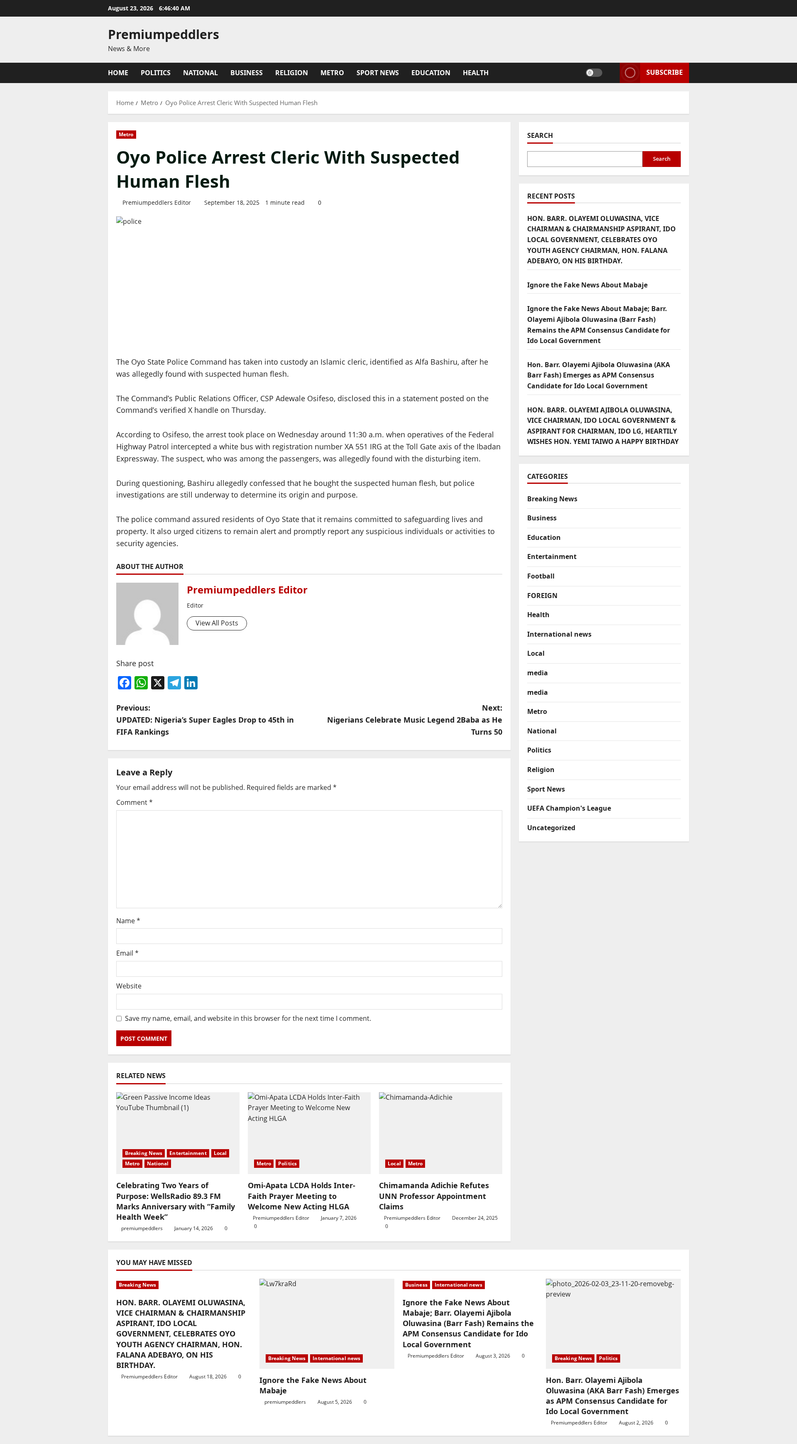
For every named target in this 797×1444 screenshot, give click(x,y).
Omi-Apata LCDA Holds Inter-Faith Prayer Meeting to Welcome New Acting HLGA (301, 1195)
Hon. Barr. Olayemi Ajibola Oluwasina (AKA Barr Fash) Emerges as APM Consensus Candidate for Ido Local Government (598, 375)
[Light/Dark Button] (594, 73)
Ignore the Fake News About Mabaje (587, 284)
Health (476, 72)
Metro (332, 72)
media (537, 672)
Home (118, 72)
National (200, 72)
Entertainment (187, 1153)
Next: (414, 720)
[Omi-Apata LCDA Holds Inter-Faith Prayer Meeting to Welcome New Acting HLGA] (309, 1133)
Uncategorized (551, 827)
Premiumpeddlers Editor (156, 202)
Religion (291, 72)
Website (129, 985)
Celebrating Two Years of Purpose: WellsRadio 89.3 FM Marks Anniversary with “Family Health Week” (175, 1201)
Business (246, 72)
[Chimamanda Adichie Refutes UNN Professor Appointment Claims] (440, 1133)
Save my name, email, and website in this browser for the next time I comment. (248, 1018)
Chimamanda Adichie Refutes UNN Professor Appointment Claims (434, 1195)
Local (220, 1153)
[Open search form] (611, 73)
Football (541, 576)
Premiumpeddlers (163, 34)
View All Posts (217, 623)
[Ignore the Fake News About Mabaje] (326, 1324)
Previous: (205, 720)
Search (540, 135)
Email (127, 953)
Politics (156, 72)
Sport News (378, 72)
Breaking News (143, 1153)
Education (430, 72)
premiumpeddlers (142, 1228)
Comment (134, 802)
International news (559, 634)
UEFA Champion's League (569, 808)
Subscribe (664, 72)
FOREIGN (542, 595)
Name (128, 920)
